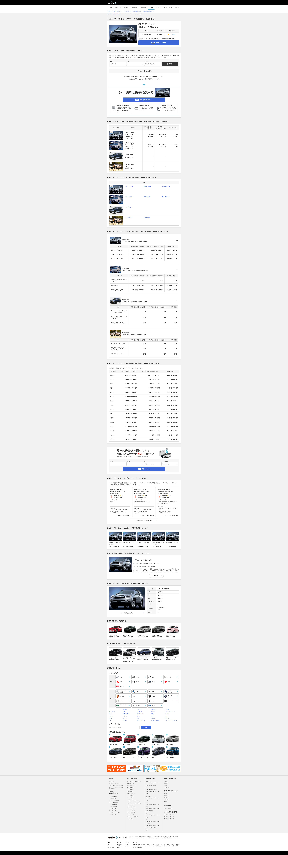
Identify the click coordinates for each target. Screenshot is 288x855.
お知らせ (148, 844)
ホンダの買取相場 (130, 787)
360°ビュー (118, 7)
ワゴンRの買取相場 (113, 806)
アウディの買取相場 (131, 806)
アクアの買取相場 (112, 798)
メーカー (112, 461)
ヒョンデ (111, 716)
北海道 (147, 783)
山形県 (150, 785)
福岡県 (147, 825)
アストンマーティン (170, 711)
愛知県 (147, 804)
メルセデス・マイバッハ (171, 720)
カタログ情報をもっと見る (126, 613)
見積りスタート (159, 42)
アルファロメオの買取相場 (132, 816)
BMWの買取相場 (130, 805)
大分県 (147, 827)
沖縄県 (147, 830)
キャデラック (112, 711)
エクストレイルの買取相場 (114, 812)
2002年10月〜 (166, 186)
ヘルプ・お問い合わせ (168, 808)
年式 (111, 61)
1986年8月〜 (129, 217)
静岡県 (154, 804)
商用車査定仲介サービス (169, 818)
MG (138, 718)
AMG (152, 713)
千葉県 (147, 791)
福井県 (147, 800)
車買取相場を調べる (118, 11)
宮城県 (158, 783)
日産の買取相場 (130, 791)
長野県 (150, 798)
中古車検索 (134, 7)
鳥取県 (147, 815)
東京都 (147, 789)
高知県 (158, 821)
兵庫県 (150, 808)
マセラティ (153, 709)
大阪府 (147, 808)
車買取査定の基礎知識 (136, 11)
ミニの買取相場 (130, 809)
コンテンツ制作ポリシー (138, 845)
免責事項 (178, 844)
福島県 (154, 785)
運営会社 (143, 844)
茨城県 (150, 791)
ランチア (153, 718)
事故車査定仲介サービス (169, 816)
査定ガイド (166, 793)
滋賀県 (158, 808)
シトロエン (139, 709)
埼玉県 (155, 789)
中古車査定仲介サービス (169, 814)
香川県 (150, 821)
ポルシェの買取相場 (131, 810)
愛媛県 (154, 821)
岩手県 (154, 783)
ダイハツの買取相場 (131, 793)
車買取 (151, 7)
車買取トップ (110, 11)
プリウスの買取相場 (113, 796)
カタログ (126, 7)
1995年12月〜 (166, 196)
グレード (129, 61)
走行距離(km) (164, 461)
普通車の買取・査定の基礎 (114, 783)
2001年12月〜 (129, 196)
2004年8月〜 (147, 186)
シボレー (125, 711)
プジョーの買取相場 (131, 812)
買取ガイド (166, 795)
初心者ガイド (166, 781)
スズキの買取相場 (130, 789)
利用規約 (173, 844)
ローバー (125, 718)
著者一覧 (146, 845)
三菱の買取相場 (130, 799)
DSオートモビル (141, 720)
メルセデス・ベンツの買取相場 (133, 801)
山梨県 (147, 793)
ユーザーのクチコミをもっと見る (144, 520)
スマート (125, 709)
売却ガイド (166, 797)
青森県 (150, 783)
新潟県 (147, 798)
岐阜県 (150, 804)
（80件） (174, 34)
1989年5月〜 (129, 207)
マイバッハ (125, 716)
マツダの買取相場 (130, 795)
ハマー (166, 716)
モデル (128, 461)
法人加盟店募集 (167, 845)
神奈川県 (151, 789)
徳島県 (147, 821)
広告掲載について (159, 845)
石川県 (158, 798)
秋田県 (147, 785)
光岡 (110, 720)
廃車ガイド (166, 783)
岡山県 (154, 815)
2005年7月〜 (129, 186)
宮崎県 (150, 827)
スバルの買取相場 (130, 797)
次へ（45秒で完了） (144, 99)
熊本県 (158, 825)
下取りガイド (166, 799)
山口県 (147, 817)
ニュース (158, 7)
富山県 (154, 798)
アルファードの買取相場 (114, 800)
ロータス (167, 713)
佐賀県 (150, 825)
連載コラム (166, 801)
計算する (169, 64)
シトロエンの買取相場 (131, 814)
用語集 (165, 785)
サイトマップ (151, 845)
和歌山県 (151, 810)
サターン (167, 718)
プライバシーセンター (165, 844)
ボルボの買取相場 (130, 818)
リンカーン (139, 711)
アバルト (125, 720)
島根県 (150, 815)
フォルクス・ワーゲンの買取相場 (134, 803)
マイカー (177, 7)
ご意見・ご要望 (174, 845)
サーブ (138, 716)
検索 (146, 727)
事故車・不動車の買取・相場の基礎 (116, 785)
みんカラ (127, 845)
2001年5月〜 (147, 196)
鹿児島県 (155, 827)
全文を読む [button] (156, 575)
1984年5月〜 (147, 217)
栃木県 (154, 791)
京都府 (154, 808)
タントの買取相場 (112, 808)
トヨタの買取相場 (130, 783)
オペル (110, 718)
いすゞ (110, 709)
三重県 (158, 804)
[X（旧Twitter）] (123, 837)
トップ (110, 7)
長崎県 (154, 825)
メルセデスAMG (155, 720)
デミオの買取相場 (112, 814)
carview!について (136, 844)
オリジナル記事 (168, 7)
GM (152, 716)
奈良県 (147, 810)
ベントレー (153, 711)
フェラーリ (167, 709)
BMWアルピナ (140, 713)
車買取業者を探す (127, 11)
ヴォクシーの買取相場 (113, 802)
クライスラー (126, 713)
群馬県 (158, 791)
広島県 (158, 815)
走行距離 (146, 61)
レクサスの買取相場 (131, 785)
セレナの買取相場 (112, 810)
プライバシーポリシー (155, 844)
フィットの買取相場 (113, 804)
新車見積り (143, 7)
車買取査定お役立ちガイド (148, 11)
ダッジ (110, 713)
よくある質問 (166, 787)
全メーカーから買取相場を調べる (134, 781)
